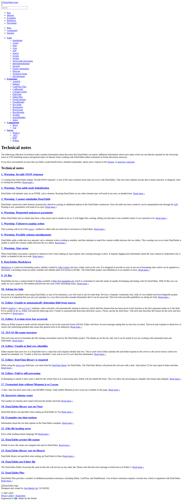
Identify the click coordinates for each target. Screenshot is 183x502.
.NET (15, 135)
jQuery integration (21, 68)
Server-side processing (23, 61)
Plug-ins (16, 71)
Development (19, 76)
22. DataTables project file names (20, 439)
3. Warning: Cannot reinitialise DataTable (25, 199)
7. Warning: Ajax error (14, 248)
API (14, 50)
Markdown (6, 267)
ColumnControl (20, 92)
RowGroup (18, 110)
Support (10, 33)
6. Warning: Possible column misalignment (26, 234)
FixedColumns (19, 99)
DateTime (17, 94)
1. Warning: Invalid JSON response (22, 174)
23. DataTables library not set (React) (23, 450)
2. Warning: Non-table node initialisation (25, 187)
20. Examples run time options (19, 417)
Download (11, 23)
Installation (17, 40)
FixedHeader (18, 102)
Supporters (20, 495)
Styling (16, 58)
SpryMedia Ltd (31, 488)
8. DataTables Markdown (16, 261)
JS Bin (39, 281)
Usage (15, 43)
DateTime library (59, 365)
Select (15, 120)
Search (16, 53)
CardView (19, 86)
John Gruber (63, 267)
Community (12, 30)
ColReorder (18, 89)
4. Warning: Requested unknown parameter (27, 212)
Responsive (18, 107)
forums (111, 162)
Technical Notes (20, 74)
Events (16, 56)
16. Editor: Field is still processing (20, 373)
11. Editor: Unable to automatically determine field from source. (38, 302)
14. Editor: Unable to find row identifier (24, 346)
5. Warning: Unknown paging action (22, 223)
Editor (18, 97)
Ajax (15, 48)
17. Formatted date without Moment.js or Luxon (29, 384)
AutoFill (16, 81)
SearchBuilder (19, 117)
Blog (9, 28)
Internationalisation (21, 63)
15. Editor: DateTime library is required (24, 359)
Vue (14, 127)
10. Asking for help (12, 289)
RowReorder (18, 112)
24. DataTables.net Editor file (18, 461)
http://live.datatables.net (63, 281)
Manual (10, 15)
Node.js (16, 133)
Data (15, 45)
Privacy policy (7, 495)
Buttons (16, 84)
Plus (9, 13)
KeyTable (17, 104)
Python (16, 140)
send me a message (126, 162)
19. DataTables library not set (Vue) (22, 406)
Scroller (16, 115)
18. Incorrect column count (17, 395)
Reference (11, 20)
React (15, 125)
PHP (15, 138)
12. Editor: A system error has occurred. (24, 318)
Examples (11, 18)
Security (16, 66)
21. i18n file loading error (16, 428)
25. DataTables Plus (12, 472)
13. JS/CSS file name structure (19, 332)
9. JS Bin (6, 275)
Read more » (28, 182)
